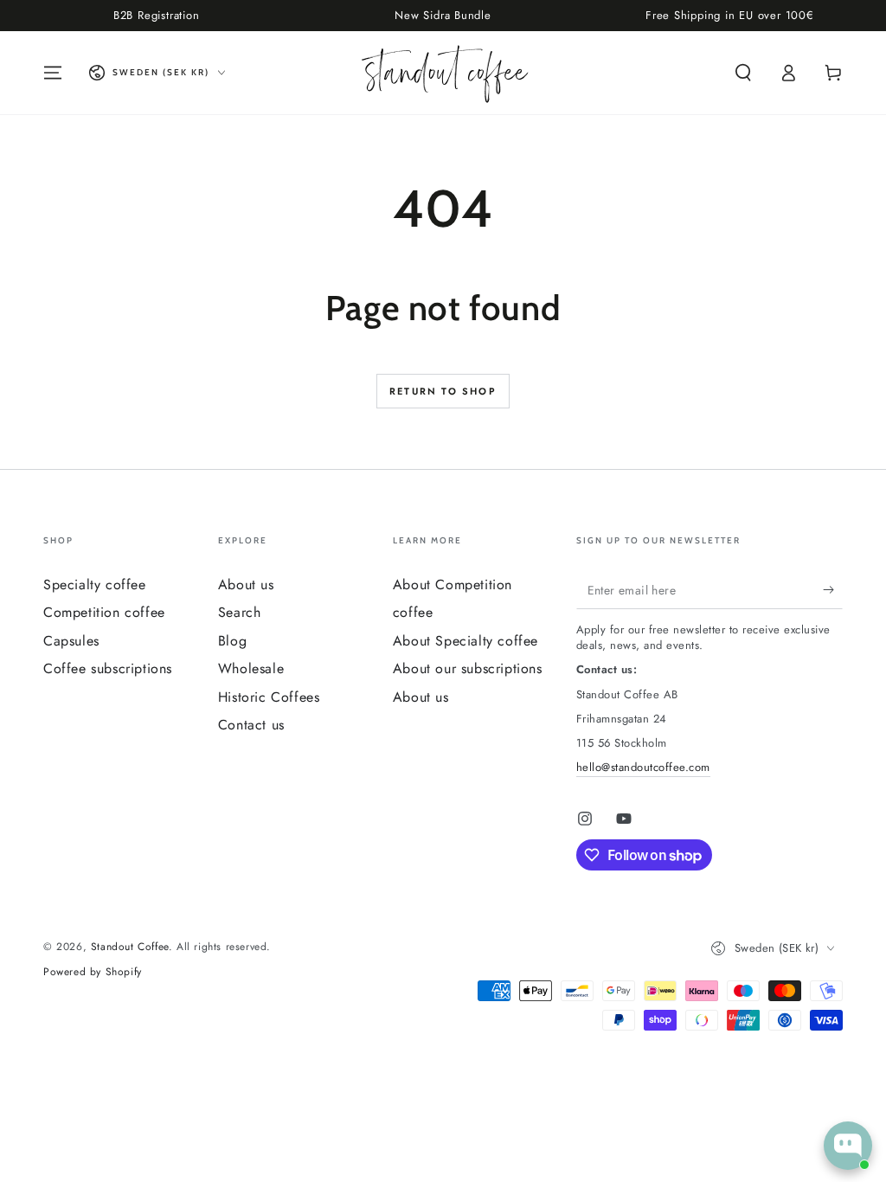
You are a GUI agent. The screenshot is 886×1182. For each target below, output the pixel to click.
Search (239, 612)
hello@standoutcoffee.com (643, 767)
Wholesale (251, 668)
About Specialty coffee (465, 641)
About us (246, 584)
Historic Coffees (269, 697)
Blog (232, 641)
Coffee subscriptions (107, 668)
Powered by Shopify (92, 972)
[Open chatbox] (848, 1145)
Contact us (251, 725)
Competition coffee (104, 612)
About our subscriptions (468, 668)
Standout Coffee (130, 946)
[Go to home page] (443, 73)
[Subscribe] (833, 589)
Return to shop (443, 391)
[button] (743, 73)
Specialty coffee (94, 584)
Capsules (71, 641)
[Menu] (52, 73)
